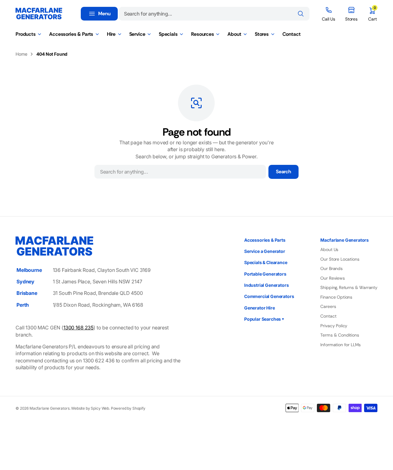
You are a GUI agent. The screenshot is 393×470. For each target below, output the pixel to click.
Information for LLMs (340, 344)
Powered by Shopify (128, 408)
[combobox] (214, 14)
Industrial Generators (266, 285)
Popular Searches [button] (264, 319)
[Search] (300, 13)
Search (283, 171)
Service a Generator (264, 251)
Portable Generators (265, 274)
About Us (329, 249)
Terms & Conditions (339, 335)
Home (21, 54)
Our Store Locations (339, 259)
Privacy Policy (333, 325)
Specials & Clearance (265, 262)
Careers (328, 306)
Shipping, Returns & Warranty (348, 287)
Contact (328, 316)
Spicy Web (100, 408)
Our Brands (331, 268)
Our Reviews (332, 278)
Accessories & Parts (265, 240)
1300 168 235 (78, 327)
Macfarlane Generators (50, 408)
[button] (372, 13)
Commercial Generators (269, 296)
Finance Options (336, 297)
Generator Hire (259, 307)
